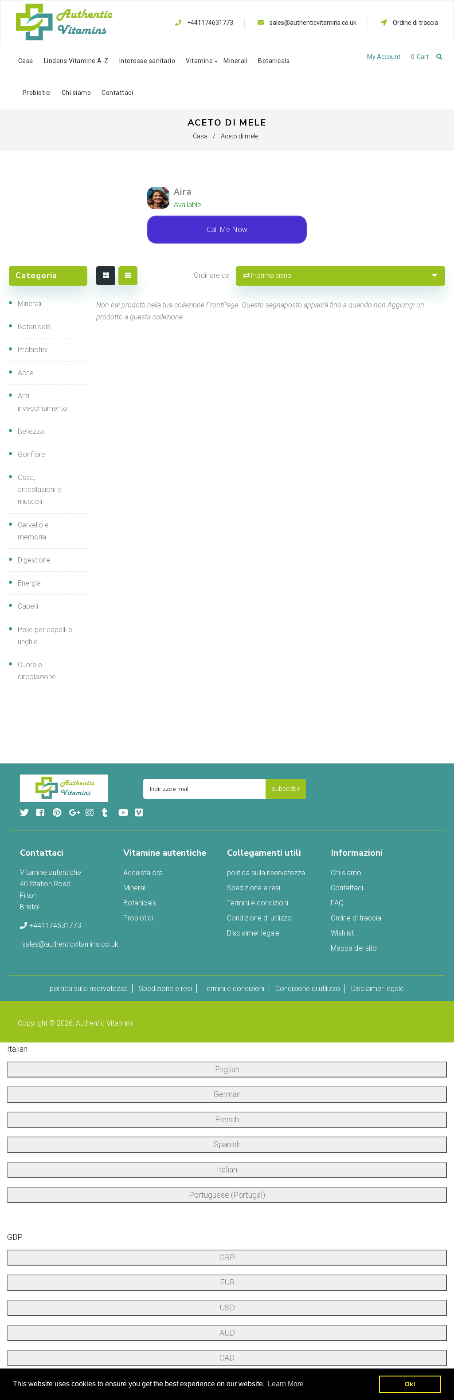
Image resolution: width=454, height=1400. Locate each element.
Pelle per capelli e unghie (45, 635)
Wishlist (342, 933)
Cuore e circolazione (37, 671)
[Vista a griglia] (105, 275)
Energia (29, 583)
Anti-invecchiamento (42, 402)
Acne (26, 373)
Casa (200, 136)
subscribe (286, 788)
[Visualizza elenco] (127, 275)
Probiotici (32, 350)
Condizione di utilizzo (259, 918)
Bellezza (31, 431)
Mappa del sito (354, 948)
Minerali (29, 303)
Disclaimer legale (253, 933)
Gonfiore (31, 454)
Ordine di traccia (414, 22)
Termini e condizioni (257, 903)
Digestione (34, 560)
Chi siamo (346, 873)
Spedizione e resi (253, 888)
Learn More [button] (286, 1384)
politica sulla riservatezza (266, 873)
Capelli (28, 606)
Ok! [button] (410, 1384)
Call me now (227, 229)
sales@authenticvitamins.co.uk (313, 22)
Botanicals (34, 326)
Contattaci (347, 888)
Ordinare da (212, 275)
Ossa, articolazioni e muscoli (39, 489)
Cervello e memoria (33, 531)
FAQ (337, 903)
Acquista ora (143, 873)
